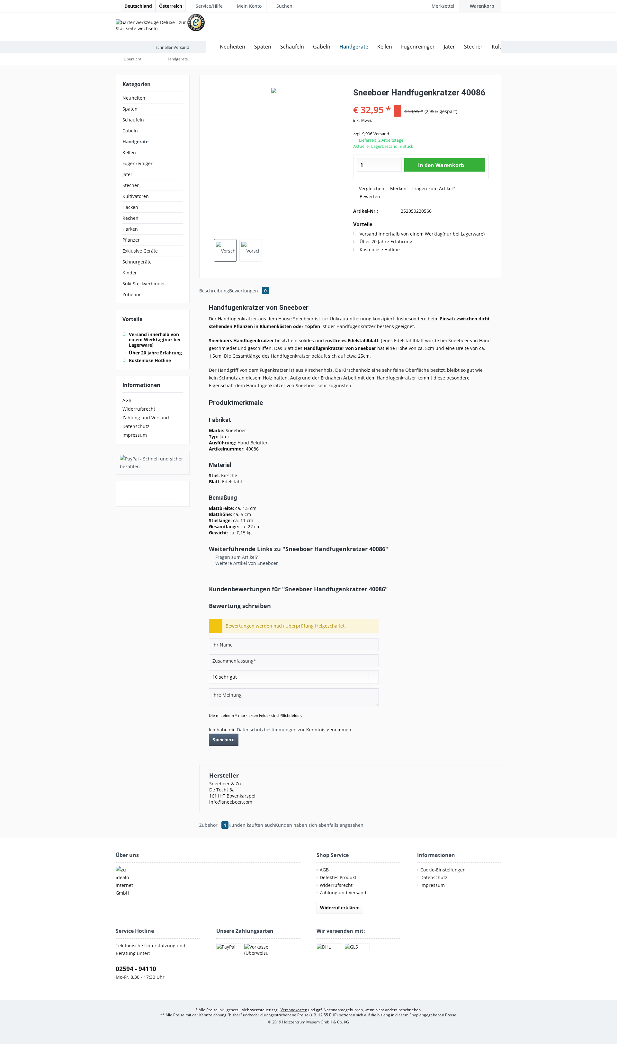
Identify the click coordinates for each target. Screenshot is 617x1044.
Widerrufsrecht (138, 409)
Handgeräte (135, 141)
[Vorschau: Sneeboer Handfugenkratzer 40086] (225, 250)
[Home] (210, 46)
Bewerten (369, 196)
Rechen (130, 218)
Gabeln (130, 131)
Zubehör (131, 294)
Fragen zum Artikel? (433, 188)
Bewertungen (248, 291)
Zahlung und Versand (145, 418)
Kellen (129, 152)
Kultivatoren (135, 196)
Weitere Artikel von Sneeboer (246, 563)
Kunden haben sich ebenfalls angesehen (319, 825)
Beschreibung (214, 291)
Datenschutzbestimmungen (267, 730)
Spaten (130, 109)
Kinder (129, 273)
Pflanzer (131, 240)
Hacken (130, 207)
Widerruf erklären (340, 908)
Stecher (130, 185)
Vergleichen (371, 188)
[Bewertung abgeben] (421, 101)
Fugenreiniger (137, 163)
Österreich (170, 6)
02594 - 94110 (136, 969)
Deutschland (138, 6)
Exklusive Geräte (140, 251)
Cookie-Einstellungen (443, 870)
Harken (130, 229)
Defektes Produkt (338, 877)
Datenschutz (135, 426)
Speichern (224, 739)
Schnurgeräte (137, 262)
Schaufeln (133, 120)
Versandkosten (294, 1010)
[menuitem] (480, 6)
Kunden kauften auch (251, 825)
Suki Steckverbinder (143, 284)
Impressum (134, 435)
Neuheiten (133, 98)
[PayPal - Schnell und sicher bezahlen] (152, 462)
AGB (126, 400)
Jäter (127, 174)
